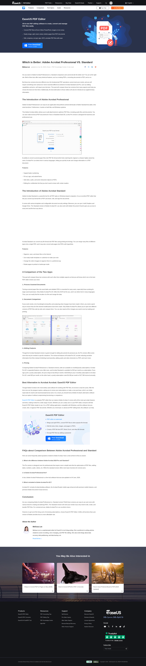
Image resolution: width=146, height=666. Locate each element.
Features (31, 8)
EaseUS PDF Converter (24, 617)
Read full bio (36, 538)
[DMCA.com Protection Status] (96, 661)
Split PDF (42, 623)
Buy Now (68, 3)
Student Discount (88, 626)
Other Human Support (68, 626)
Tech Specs (50, 8)
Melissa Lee (26, 67)
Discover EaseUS (89, 614)
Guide (59, 8)
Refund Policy (26, 661)
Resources (67, 8)
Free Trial (102, 8)
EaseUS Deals (79, 3)
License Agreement (89, 620)
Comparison (40, 8)
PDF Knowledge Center (59, 67)
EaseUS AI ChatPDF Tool (25, 620)
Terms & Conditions (34, 661)
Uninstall (20, 661)
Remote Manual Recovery (69, 623)
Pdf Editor (27, 3)
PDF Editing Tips (44, 617)
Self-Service (65, 614)
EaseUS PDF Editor (28, 400)
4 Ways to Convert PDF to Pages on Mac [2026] (38, 587)
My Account (48, 661)
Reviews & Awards (89, 617)
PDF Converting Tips (45, 614)
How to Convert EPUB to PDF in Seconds (70, 587)
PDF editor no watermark (54, 419)
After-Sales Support (67, 620)
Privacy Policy (88, 623)
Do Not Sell (42, 661)
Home (49, 67)
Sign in (111, 3)
